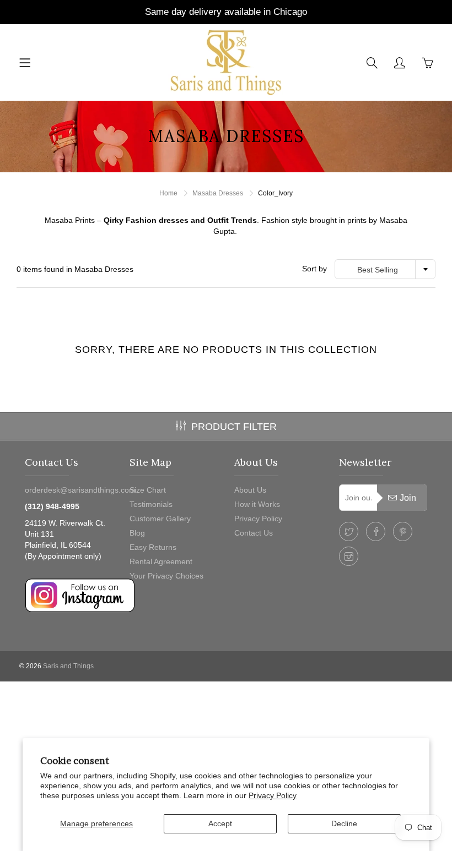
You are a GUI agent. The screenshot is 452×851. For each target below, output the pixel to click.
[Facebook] (375, 531)
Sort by (314, 268)
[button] (226, 226)
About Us (250, 489)
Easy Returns (153, 547)
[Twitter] (348, 531)
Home (168, 193)
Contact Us (253, 532)
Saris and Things (68, 666)
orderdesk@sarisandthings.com (80, 489)
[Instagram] (348, 556)
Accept (220, 823)
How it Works (257, 504)
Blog (137, 532)
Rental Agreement (161, 561)
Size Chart (148, 489)
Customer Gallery (160, 518)
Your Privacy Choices (166, 575)
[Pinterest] (402, 531)
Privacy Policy (273, 795)
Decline (344, 823)
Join (408, 498)
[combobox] (385, 269)
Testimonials (151, 504)
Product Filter (234, 426)
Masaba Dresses (217, 193)
